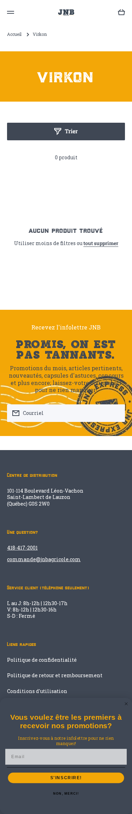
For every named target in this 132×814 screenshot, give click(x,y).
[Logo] (66, 12)
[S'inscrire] (116, 413)
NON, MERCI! (66, 794)
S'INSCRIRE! (66, 778)
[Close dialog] (126, 704)
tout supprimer (100, 243)
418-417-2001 (22, 547)
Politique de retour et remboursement (54, 675)
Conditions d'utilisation (37, 691)
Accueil (14, 34)
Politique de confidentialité (42, 659)
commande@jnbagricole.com (44, 559)
